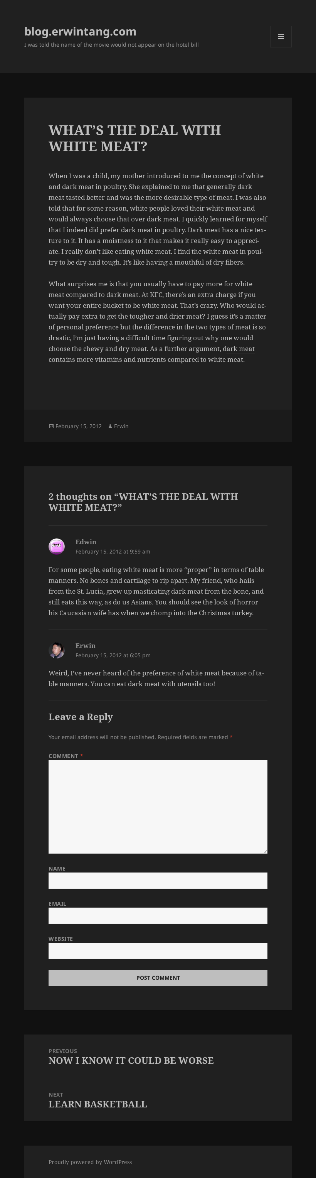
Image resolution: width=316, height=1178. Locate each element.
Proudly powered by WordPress (90, 1162)
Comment (66, 755)
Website (61, 938)
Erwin (121, 426)
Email (58, 903)
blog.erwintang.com (80, 31)
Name (57, 868)
